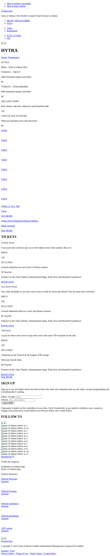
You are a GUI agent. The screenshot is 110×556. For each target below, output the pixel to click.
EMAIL (5, 400)
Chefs (9, 28)
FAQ (12, 551)
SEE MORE (7, 377)
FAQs (9, 23)
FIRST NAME (8, 397)
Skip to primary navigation (19, 3)
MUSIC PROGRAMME (18, 21)
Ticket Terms (36, 553)
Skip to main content (16, 6)
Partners (4, 551)
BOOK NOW (7, 282)
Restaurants (12, 31)
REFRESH (6, 457)
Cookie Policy (49, 553)
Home (4, 57)
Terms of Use (22, 553)
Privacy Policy (7, 553)
